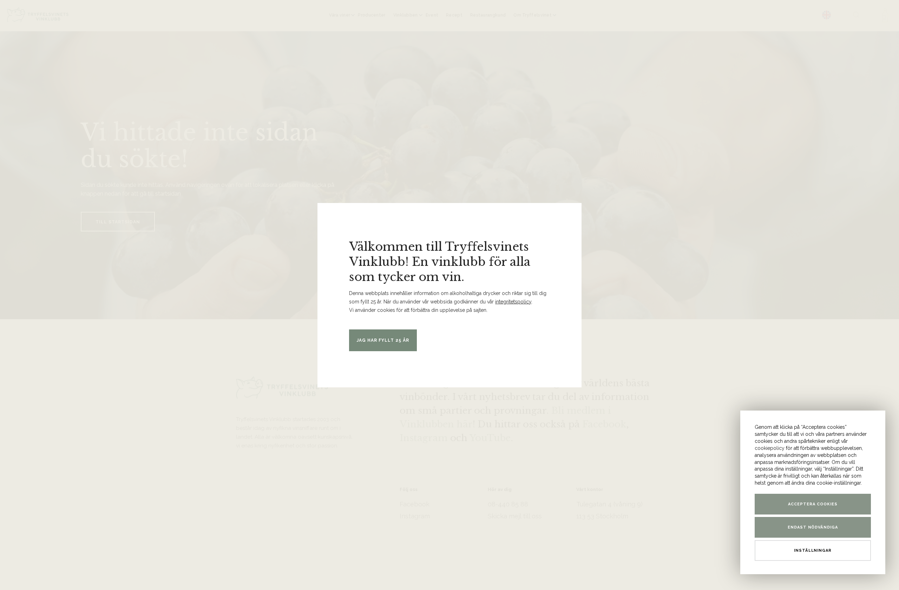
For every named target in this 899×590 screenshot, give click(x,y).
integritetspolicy (513, 301)
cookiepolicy (770, 448)
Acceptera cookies (813, 504)
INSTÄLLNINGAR (813, 550)
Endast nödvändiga (813, 527)
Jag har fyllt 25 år (383, 340)
